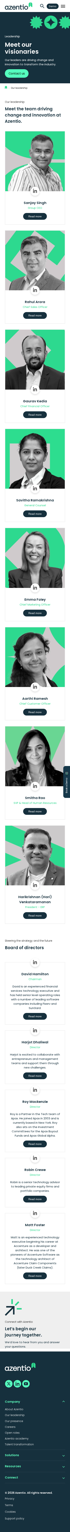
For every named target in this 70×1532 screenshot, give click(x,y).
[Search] (42, 6)
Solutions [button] (12, 1455)
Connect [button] (11, 1477)
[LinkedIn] (16, 1383)
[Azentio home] (18, 6)
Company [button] (12, 1402)
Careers (10, 1427)
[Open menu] (63, 6)
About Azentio (14, 1409)
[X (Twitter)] (8, 1383)
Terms (9, 1505)
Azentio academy (17, 1438)
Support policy (14, 1518)
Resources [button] (13, 1466)
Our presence (14, 1421)
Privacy (9, 1498)
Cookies (10, 1512)
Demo (52, 6)
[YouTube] (25, 1383)
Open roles (12, 1433)
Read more (35, 216)
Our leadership (19, 88)
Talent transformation (19, 1444)
